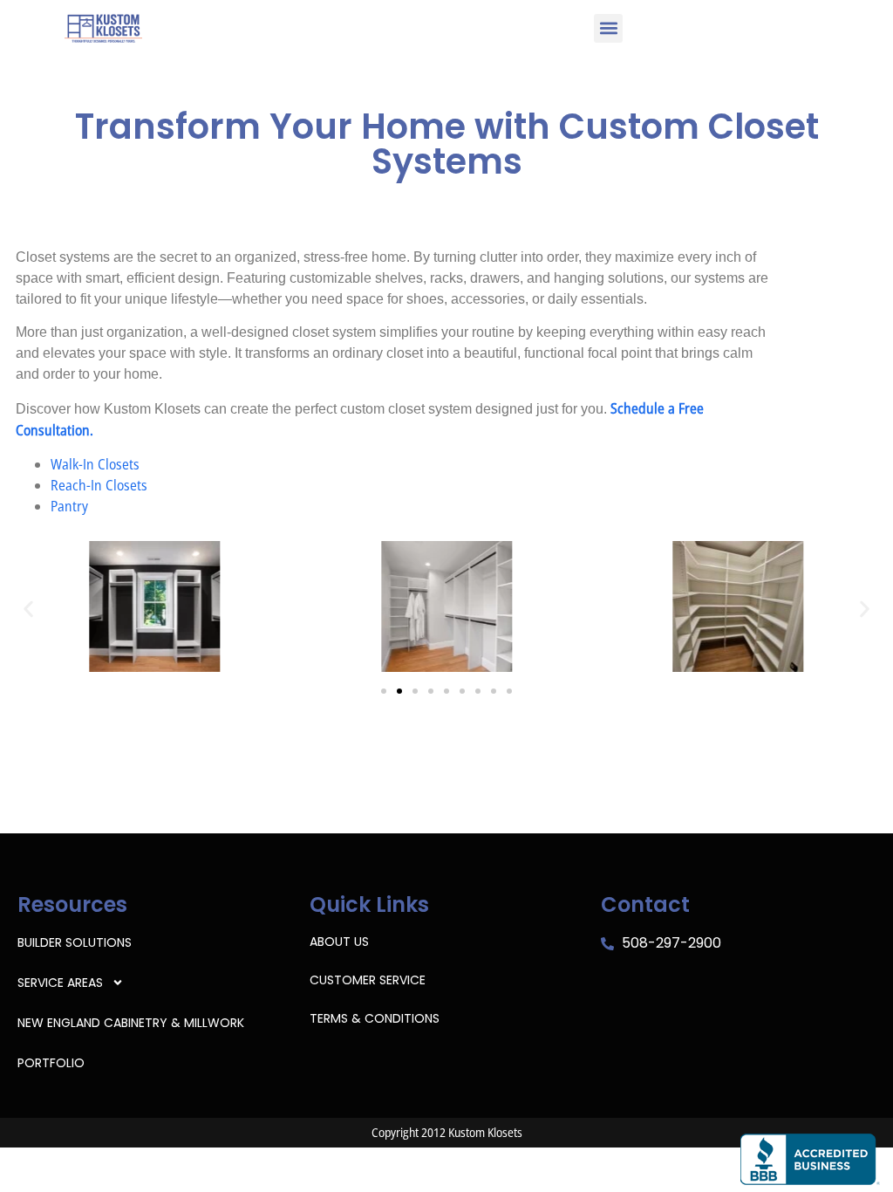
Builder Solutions (74, 942)
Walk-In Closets (95, 464)
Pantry (69, 506)
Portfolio (51, 1063)
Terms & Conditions (375, 1018)
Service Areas (60, 982)
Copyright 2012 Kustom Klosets (447, 1132)
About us (339, 941)
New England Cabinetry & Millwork (130, 1022)
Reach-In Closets (99, 485)
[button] (608, 28)
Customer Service (368, 980)
